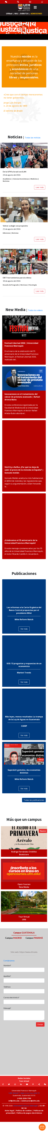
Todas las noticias (32, 137)
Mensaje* (7, 1008)
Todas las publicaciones (34, 800)
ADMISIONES (36, 13)
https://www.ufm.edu (28, 952)
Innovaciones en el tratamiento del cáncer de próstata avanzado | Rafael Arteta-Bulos (22, 397)
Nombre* (7, 965)
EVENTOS (24, 13)
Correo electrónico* (11, 997)
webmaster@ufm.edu (30, 1101)
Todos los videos (35, 310)
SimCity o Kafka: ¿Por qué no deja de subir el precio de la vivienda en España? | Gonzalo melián (24, 470)
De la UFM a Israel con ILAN (14, 171)
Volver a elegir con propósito (15, 226)
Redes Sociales (24, 1078)
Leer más (40, 187)
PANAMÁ (34, 938)
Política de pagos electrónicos (29, 1113)
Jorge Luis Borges (12, 102)
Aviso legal (9, 1110)
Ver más (24, 629)
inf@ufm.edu (14, 1101)
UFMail (9, 13)
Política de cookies (24, 1110)
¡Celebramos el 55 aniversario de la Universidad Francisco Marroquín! (21, 541)
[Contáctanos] (30, 2)
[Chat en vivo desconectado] (42, 1127)
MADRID (13, 938)
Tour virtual (24, 1081)
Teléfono (7, 987)
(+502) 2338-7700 (24, 1098)
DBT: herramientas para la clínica (17, 278)
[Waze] (42, 2)
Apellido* (7, 976)
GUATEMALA (24, 932)
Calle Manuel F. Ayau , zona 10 (24, 1093)
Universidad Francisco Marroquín (25, 1106)
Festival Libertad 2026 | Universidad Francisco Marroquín (21, 344)
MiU (16, 13)
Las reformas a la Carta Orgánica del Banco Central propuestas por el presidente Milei (24, 610)
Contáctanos (9, 960)
